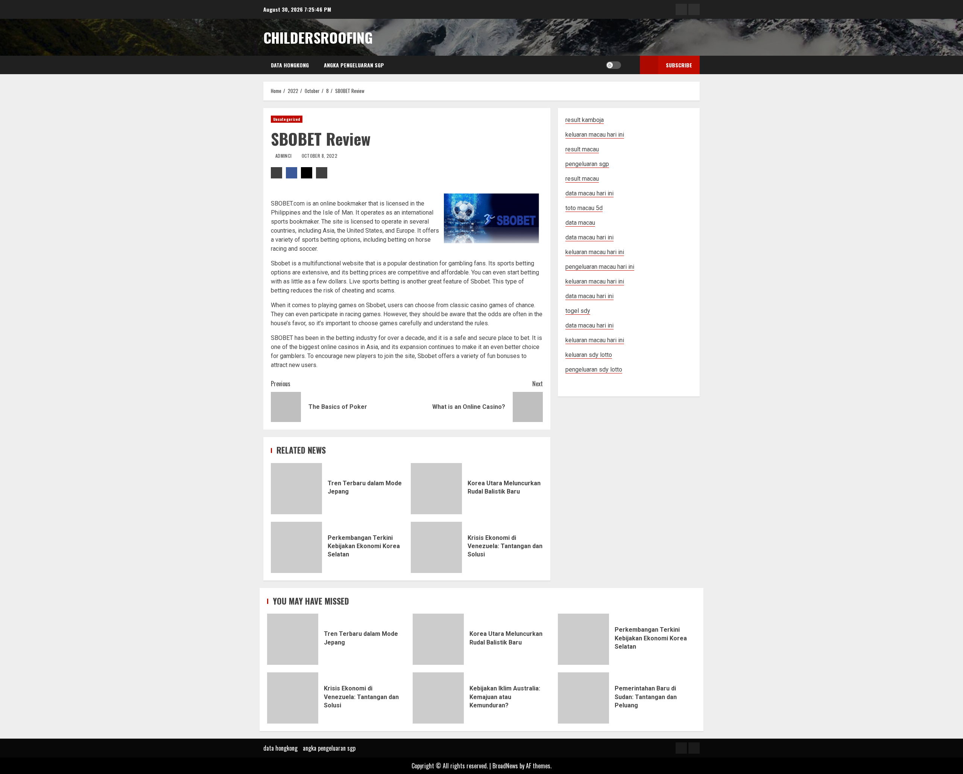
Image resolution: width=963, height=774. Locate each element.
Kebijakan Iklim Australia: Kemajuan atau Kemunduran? (438, 698)
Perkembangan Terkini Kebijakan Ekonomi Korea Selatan (296, 547)
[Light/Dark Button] (613, 65)
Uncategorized (286, 119)
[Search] (629, 65)
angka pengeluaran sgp (354, 65)
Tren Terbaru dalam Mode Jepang (296, 488)
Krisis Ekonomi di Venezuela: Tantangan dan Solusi (436, 547)
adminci (284, 155)
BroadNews (505, 765)
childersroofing (318, 37)
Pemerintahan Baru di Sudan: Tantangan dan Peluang (583, 698)
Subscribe (679, 65)
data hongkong (290, 65)
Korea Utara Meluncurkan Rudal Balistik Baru (436, 488)
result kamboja (584, 119)
